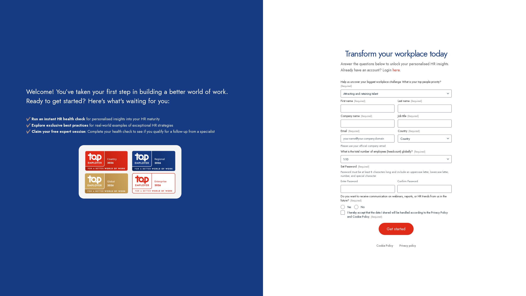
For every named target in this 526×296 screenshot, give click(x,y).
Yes (349, 207)
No (363, 207)
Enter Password (349, 181)
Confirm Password (407, 181)
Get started (396, 229)
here (396, 70)
